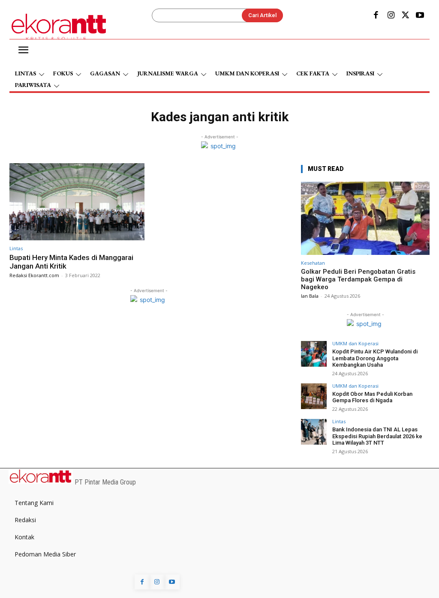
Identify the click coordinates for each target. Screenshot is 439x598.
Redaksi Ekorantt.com (34, 275)
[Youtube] (420, 16)
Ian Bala (310, 296)
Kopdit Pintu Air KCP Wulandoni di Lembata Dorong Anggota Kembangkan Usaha (375, 358)
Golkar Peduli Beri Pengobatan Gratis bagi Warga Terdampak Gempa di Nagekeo (358, 279)
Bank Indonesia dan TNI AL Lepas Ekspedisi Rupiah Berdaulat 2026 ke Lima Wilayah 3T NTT (377, 436)
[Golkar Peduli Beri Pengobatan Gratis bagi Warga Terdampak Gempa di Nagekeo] (365, 218)
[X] (405, 16)
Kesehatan (313, 262)
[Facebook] (376, 16)
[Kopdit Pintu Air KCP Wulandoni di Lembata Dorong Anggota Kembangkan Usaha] (314, 354)
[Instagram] (390, 16)
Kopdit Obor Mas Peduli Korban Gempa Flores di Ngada (372, 397)
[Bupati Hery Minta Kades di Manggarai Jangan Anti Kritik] (76, 201)
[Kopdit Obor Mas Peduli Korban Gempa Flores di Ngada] (314, 396)
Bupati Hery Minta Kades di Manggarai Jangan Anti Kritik (71, 261)
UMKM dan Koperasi (355, 343)
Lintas (16, 248)
